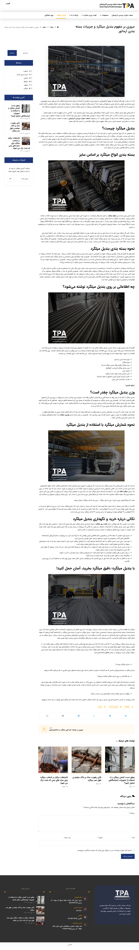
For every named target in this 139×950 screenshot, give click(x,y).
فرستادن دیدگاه (127, 856)
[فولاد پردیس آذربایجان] (117, 5)
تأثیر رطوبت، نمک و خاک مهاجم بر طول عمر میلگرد (15, 127)
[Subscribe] (10, 179)
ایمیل (100, 837)
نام (133, 837)
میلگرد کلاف (124, 491)
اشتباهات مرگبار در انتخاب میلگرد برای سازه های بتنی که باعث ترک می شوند (19, 143)
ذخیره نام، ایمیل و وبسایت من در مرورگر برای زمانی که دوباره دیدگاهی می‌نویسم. (104, 850)
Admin (127, 707)
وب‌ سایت (67, 837)
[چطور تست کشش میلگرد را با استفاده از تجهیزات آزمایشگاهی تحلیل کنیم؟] (26, 108)
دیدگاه (132, 813)
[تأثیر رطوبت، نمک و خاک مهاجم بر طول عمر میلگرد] (26, 126)
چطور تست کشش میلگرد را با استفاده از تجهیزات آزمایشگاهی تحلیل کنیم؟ (19, 110)
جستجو (12, 53)
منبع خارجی (130, 385)
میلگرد (100, 707)
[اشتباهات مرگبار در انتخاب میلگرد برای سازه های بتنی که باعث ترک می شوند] (26, 141)
